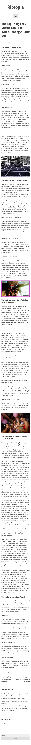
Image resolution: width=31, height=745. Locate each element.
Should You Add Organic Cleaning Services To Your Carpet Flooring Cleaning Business (15, 695)
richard (20, 42)
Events (10, 673)
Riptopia (15, 7)
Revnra (3, 724)
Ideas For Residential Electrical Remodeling (13, 706)
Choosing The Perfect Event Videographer (13, 698)
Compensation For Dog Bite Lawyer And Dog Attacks (14, 702)
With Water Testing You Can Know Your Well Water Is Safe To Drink (14, 709)
